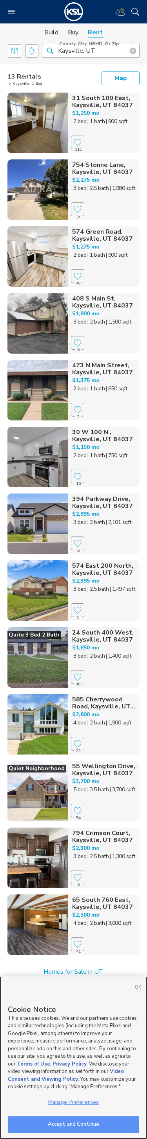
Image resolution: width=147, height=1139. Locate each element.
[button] (50, 50)
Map (120, 78)
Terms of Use (33, 1063)
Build (51, 32)
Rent (95, 32)
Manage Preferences (73, 1102)
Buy (73, 32)
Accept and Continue (73, 1124)
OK (138, 987)
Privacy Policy (70, 1063)
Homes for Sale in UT (73, 971)
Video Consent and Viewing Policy (66, 1075)
